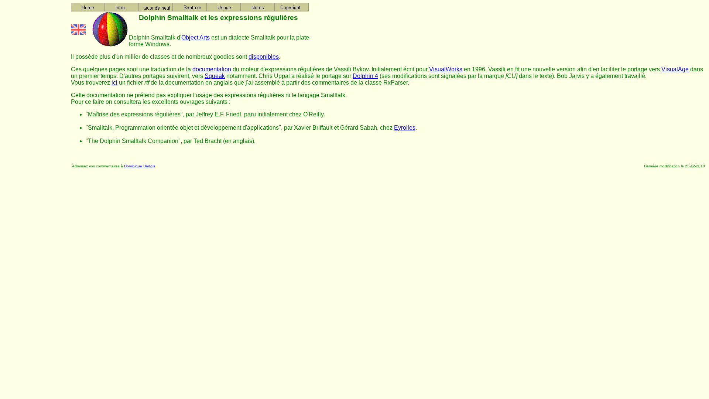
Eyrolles (404, 128)
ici (114, 82)
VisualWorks (445, 69)
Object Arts (195, 37)
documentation (211, 69)
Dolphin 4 (365, 76)
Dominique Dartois (139, 166)
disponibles (264, 57)
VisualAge (675, 69)
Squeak (215, 76)
